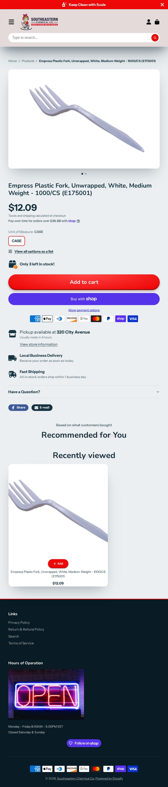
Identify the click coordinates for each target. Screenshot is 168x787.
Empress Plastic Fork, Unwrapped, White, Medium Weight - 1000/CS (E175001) (58, 525)
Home (12, 61)
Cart (157, 22)
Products (28, 61)
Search (13, 636)
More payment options (84, 310)
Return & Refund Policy (26, 629)
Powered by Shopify (109, 778)
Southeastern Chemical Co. (76, 778)
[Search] (155, 37)
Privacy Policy (19, 622)
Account (148, 22)
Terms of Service (21, 643)
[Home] (39, 22)
